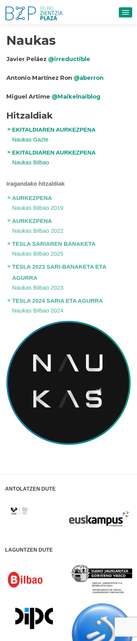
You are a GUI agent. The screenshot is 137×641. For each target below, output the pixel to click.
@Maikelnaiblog (76, 96)
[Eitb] (102, 633)
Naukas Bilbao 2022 (37, 231)
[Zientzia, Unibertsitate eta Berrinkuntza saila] (102, 579)
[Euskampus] (99, 515)
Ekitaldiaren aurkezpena (54, 130)
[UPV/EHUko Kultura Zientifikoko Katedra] (20, 507)
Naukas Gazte (30, 139)
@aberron (89, 77)
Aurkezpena (32, 198)
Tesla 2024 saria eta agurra (57, 301)
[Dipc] (34, 618)
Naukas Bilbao (30, 162)
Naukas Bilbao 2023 (37, 288)
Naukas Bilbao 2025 (37, 254)
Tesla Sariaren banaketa (54, 244)
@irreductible (69, 59)
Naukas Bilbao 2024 (37, 310)
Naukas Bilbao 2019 (37, 208)
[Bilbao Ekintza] (34, 579)
